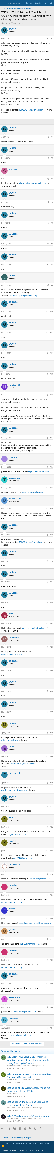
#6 (52, 223)
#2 (52, 137)
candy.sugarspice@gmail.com (14, 790)
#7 (52, 244)
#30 (51, 783)
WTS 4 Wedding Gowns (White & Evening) (28, 1115)
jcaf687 (9, 1094)
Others (15, 1094)
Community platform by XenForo (22, 1151)
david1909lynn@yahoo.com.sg (23, 295)
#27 (51, 712)
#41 (51, 1028)
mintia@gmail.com (9, 740)
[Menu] (4, 3)
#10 (51, 312)
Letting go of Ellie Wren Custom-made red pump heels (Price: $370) (28, 1089)
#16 (51, 467)
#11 (51, 332)
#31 (51, 806)
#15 (51, 438)
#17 (51, 488)
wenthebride (11, 1066)
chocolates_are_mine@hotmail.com (35, 923)
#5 (52, 202)
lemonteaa (11, 1107)
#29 (51, 756)
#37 (51, 939)
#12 (51, 353)
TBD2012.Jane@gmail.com (31, 109)
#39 (51, 983)
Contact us (6, 1143)
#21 (51, 582)
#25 (51, 670)
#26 (51, 691)
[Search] (50, 3)
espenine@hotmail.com (38, 471)
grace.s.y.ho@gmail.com (20, 1035)
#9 (52, 285)
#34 (51, 874)
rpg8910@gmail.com (17, 834)
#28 (51, 733)
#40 (51, 1007)
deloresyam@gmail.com (39, 878)
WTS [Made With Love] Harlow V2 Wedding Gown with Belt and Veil (29, 1075)
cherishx (10, 1118)
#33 (51, 851)
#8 (52, 264)
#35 (51, 895)
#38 (51, 960)
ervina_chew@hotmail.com (23, 763)
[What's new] (45, 3)
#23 (51, 623)
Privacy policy (31, 1143)
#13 (51, 374)
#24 (51, 647)
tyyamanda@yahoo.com (33, 492)
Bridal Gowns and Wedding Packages (30, 1066)
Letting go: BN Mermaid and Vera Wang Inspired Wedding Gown (27, 1103)
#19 (51, 535)
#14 (51, 395)
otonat (9, 1080)
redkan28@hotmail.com (12, 654)
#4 (52, 179)
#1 (52, 38)
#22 (51, 602)
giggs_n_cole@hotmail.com (33, 628)
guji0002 (6, 23)
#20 (51, 561)
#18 (51, 508)
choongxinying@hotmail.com (32, 183)
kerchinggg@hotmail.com (24, 1011)
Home (46, 1143)
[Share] (48, 38)
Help (41, 1143)
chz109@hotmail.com (29, 943)
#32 (51, 827)
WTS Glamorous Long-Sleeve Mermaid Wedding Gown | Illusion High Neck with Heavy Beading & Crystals (28, 1060)
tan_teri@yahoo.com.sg (12, 902)
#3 (52, 158)
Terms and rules (18, 1143)
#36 (51, 918)
